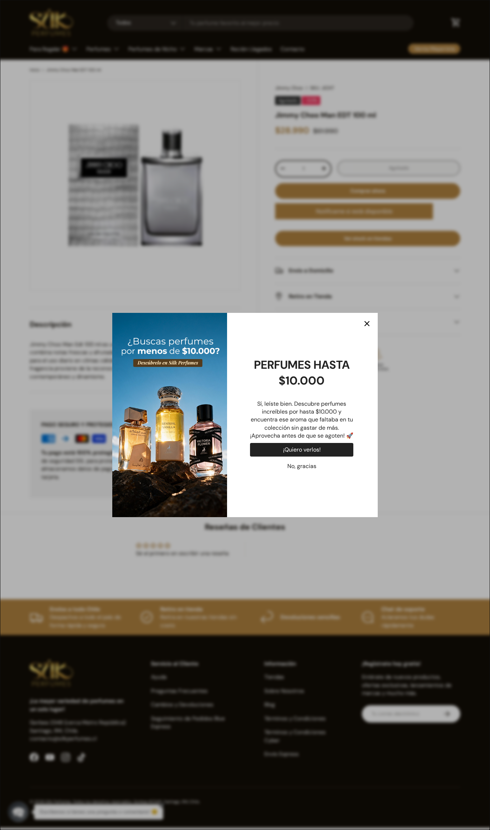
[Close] (367, 324)
